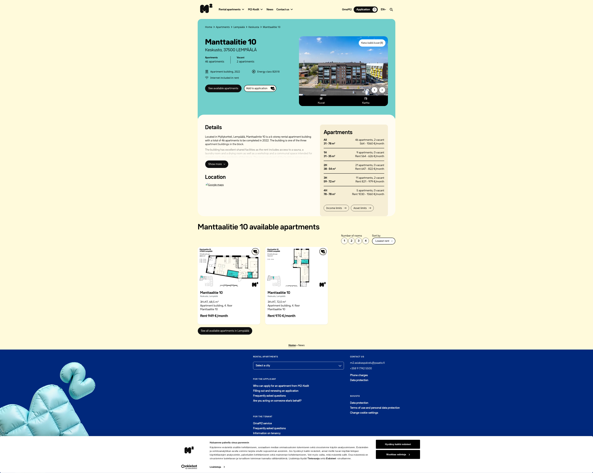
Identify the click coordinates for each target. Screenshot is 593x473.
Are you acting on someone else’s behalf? (277, 401)
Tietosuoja (313, 458)
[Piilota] (243, 9)
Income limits (334, 208)
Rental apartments (230, 9)
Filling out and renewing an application (276, 391)
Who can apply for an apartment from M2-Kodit (281, 386)
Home (292, 345)
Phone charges (359, 375)
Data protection (359, 380)
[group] (343, 66)
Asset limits (360, 208)
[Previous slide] (374, 90)
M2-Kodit (253, 9)
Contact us (282, 9)
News (270, 9)
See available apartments (223, 88)
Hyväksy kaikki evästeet (398, 444)
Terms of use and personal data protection (375, 408)
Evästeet (331, 458)
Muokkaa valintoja (396, 454)
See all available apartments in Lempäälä (225, 331)
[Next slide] (382, 90)
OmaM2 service (277, 423)
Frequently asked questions (269, 396)
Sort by (376, 236)
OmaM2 (347, 9)
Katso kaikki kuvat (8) (372, 43)
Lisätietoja (215, 467)
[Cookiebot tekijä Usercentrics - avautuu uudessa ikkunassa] (189, 467)
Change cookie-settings (364, 413)
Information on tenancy (266, 433)
